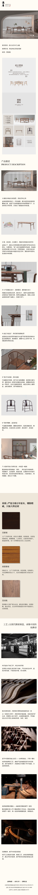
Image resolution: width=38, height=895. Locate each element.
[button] (30, 35)
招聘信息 (24, 881)
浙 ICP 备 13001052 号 (27, 885)
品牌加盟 (9, 881)
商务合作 (17, 881)
